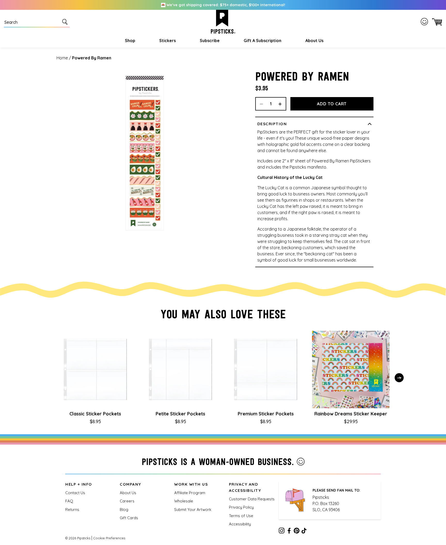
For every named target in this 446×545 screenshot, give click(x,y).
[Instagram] (281, 531)
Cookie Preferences (109, 538)
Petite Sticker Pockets (180, 414)
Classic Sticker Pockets (95, 414)
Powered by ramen (91, 57)
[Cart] (436, 22)
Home (62, 57)
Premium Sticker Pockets (266, 414)
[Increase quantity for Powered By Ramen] (282, 104)
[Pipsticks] (223, 22)
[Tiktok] (304, 531)
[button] (129, 41)
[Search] (66, 22)
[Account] (425, 21)
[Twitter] (296, 531)
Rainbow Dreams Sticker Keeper (350, 414)
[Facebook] (289, 531)
